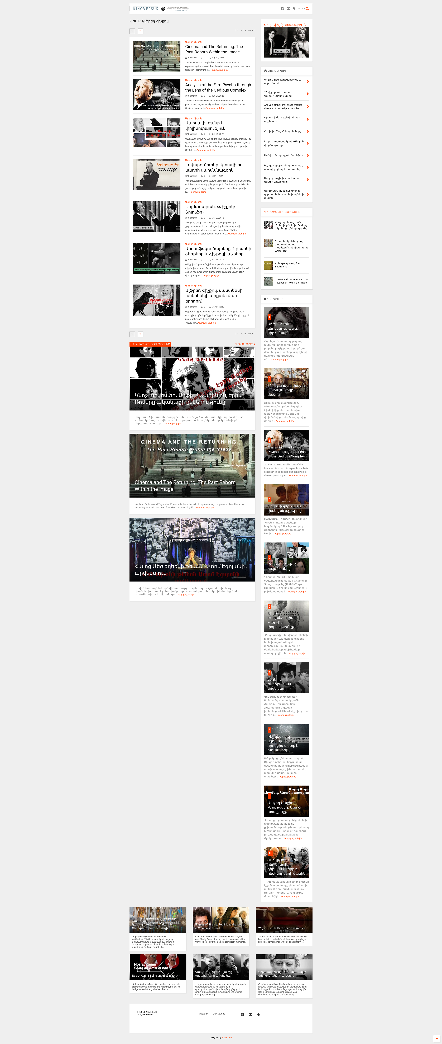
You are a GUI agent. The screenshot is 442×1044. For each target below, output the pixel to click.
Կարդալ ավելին (219, 70)
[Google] (294, 8)
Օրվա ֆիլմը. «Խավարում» (285, 25)
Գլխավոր (203, 1014)
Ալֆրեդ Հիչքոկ (193, 42)
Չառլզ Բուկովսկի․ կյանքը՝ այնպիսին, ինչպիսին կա (214, 973)
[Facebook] (282, 8)
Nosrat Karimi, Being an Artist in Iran (154, 975)
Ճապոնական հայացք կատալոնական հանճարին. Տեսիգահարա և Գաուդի (152, 924)
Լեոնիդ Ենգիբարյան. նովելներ (280, 684)
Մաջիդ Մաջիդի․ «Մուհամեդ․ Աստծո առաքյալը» (285, 807)
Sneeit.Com (227, 1037)
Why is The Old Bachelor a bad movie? (281, 928)
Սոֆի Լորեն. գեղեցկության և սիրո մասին (282, 328)
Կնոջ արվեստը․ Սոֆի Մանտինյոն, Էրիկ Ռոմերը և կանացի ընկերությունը (291, 225)
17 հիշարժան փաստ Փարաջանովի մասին (286, 390)
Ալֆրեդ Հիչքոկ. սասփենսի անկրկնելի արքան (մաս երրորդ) (213, 296)
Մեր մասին (219, 1014)
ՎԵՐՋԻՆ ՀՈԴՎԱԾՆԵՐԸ (282, 212)
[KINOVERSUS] (161, 9)
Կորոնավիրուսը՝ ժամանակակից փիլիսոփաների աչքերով (282, 973)
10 (270, 853)
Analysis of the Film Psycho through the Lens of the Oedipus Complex (287, 451)
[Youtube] (288, 8)
